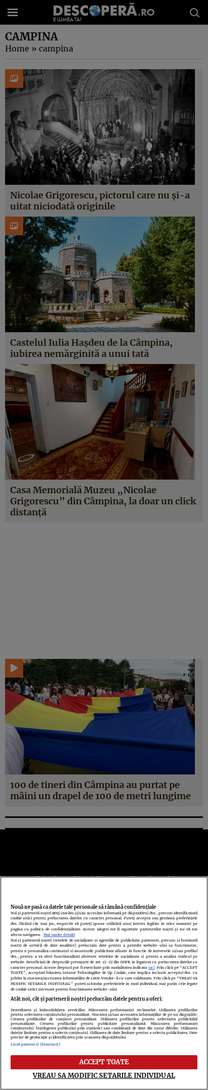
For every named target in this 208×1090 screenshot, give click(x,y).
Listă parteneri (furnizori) (36, 1044)
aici (151, 967)
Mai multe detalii (59, 934)
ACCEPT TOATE (104, 1062)
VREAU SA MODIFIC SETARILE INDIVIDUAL (104, 1075)
